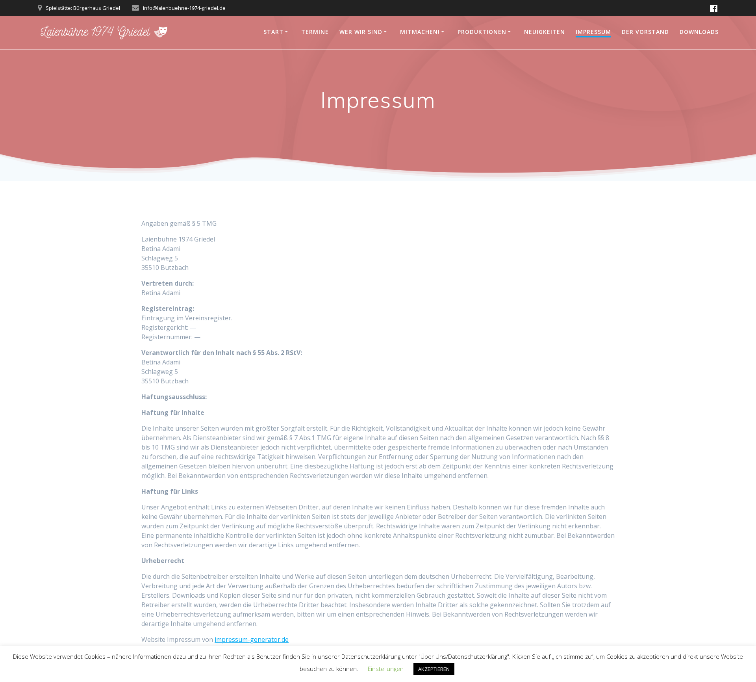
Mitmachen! (420, 31)
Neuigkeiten (544, 31)
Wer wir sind (360, 31)
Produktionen (482, 31)
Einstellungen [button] (386, 669)
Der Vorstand (645, 31)
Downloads (699, 31)
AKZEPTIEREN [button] (434, 669)
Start (273, 31)
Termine (315, 31)
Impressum (593, 31)
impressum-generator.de (252, 639)
